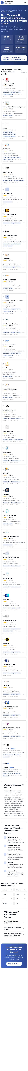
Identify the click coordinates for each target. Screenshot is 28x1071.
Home (2, 10)
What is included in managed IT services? (14, 928)
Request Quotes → (14, 964)
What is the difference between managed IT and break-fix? (14, 934)
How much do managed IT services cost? (14, 922)
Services (8, 10)
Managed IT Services (17, 10)
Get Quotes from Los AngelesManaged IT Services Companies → (14, 58)
